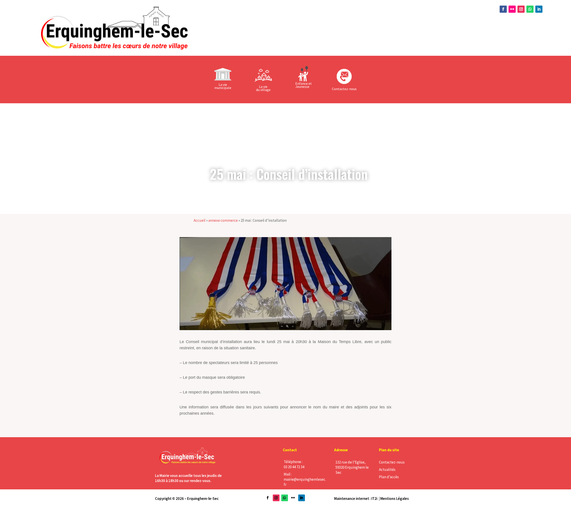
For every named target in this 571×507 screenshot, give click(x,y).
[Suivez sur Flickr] (512, 9)
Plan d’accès (389, 476)
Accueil (199, 220)
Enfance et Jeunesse (303, 85)
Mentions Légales (394, 498)
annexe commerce (223, 220)
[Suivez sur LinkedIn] (538, 9)
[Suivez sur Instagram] (521, 9)
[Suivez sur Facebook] (503, 9)
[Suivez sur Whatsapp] (530, 9)
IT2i (374, 498)
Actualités (387, 469)
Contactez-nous (392, 462)
